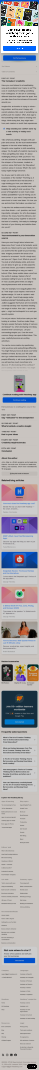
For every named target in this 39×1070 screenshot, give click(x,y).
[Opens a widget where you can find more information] (32, 1066)
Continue (19, 48)
